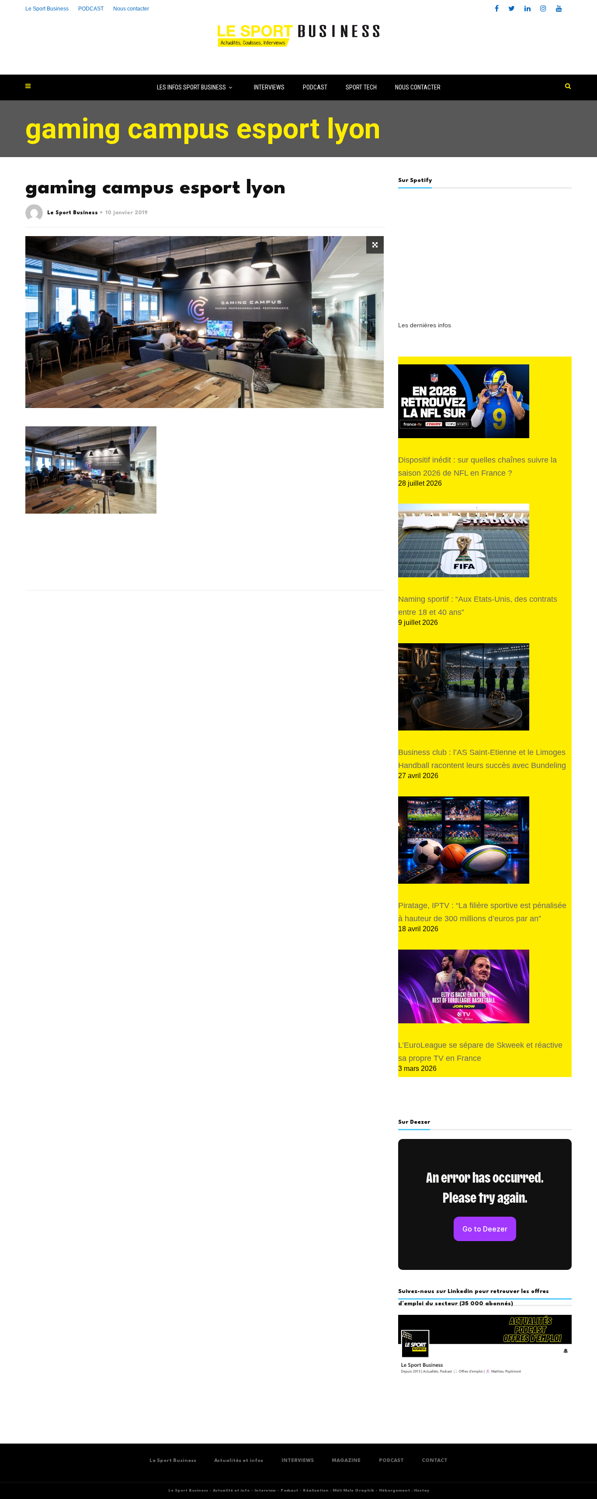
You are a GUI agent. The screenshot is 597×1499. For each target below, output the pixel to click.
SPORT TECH (361, 87)
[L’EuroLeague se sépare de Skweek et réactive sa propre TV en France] (463, 986)
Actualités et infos (238, 1460)
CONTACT (435, 1460)
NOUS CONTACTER (418, 87)
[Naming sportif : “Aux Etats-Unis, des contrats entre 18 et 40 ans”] (463, 540)
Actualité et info (231, 1490)
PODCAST (315, 87)
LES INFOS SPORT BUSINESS (191, 87)
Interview (265, 1490)
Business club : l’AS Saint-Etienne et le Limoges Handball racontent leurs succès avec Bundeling (482, 759)
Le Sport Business (47, 9)
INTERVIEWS (269, 87)
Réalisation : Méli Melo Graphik (338, 1490)
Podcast (289, 1490)
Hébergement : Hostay (404, 1490)
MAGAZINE (346, 1460)
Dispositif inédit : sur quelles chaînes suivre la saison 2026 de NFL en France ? (477, 466)
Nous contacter (131, 9)
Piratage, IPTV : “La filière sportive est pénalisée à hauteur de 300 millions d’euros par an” (482, 912)
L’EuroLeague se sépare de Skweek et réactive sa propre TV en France (480, 1052)
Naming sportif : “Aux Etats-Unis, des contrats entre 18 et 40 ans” (477, 606)
